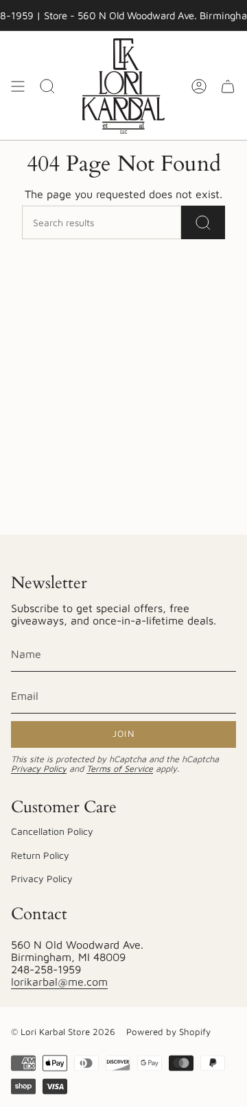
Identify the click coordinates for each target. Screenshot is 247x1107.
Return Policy (40, 855)
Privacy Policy (39, 769)
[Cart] (227, 86)
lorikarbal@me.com (59, 981)
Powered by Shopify (168, 1031)
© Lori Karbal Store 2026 (63, 1031)
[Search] (203, 222)
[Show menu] (18, 86)
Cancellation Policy (52, 831)
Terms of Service (119, 769)
